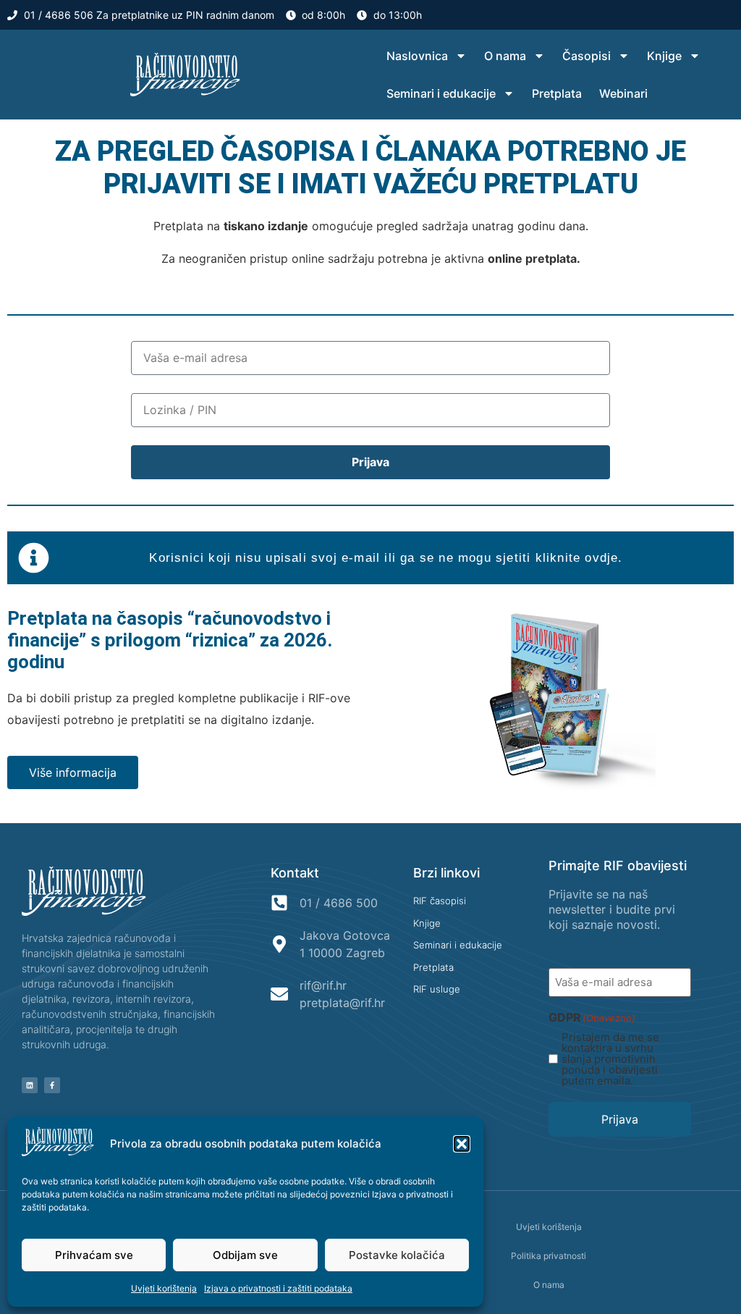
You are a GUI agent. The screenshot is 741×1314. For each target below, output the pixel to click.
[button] (461, 1144)
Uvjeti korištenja (164, 1288)
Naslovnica (417, 56)
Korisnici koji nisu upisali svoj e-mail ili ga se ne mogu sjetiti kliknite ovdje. (385, 558)
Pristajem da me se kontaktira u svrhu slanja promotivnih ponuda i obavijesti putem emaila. (610, 1059)
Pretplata (557, 93)
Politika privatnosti (548, 1255)
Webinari (623, 93)
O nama (505, 56)
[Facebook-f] (52, 1085)
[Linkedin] (30, 1085)
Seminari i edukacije (441, 93)
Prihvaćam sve (94, 1255)
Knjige (664, 56)
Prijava (619, 1119)
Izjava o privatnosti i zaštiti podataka (278, 1288)
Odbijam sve (245, 1255)
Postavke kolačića (397, 1255)
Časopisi (586, 56)
